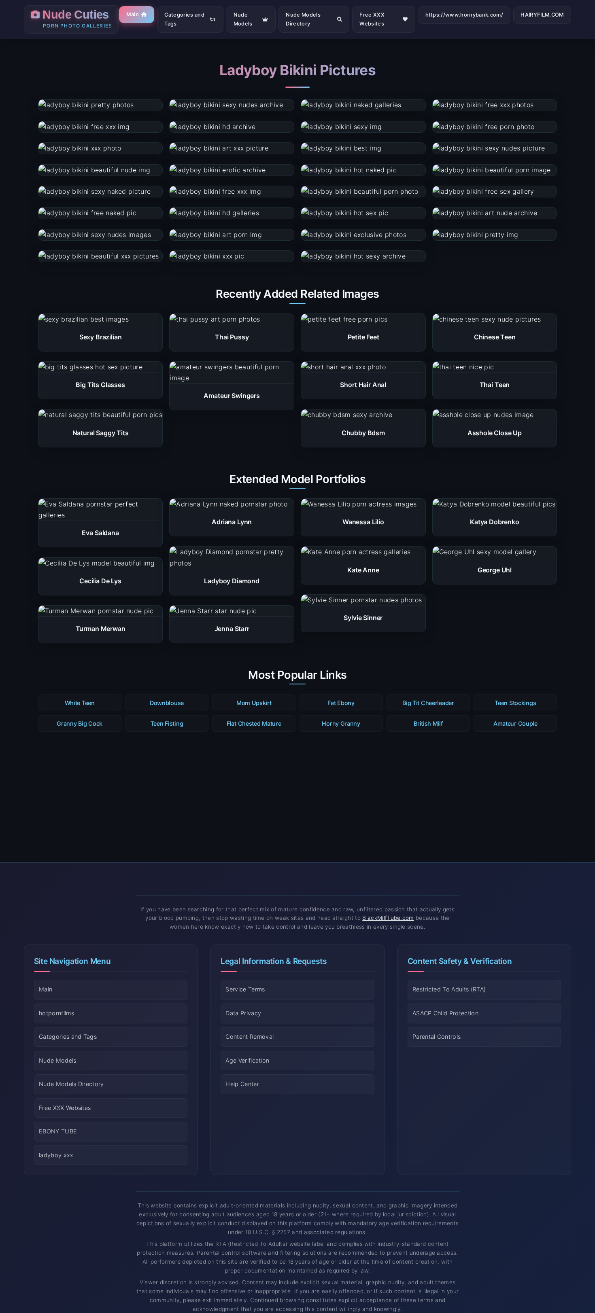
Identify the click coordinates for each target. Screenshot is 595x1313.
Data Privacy (243, 1013)
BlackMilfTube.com (388, 918)
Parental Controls (436, 1036)
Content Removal (249, 1036)
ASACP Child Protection (445, 1013)
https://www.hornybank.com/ (464, 15)
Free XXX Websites (372, 19)
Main (132, 14)
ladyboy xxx (56, 1155)
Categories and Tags (184, 19)
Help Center (242, 1083)
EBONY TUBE (58, 1131)
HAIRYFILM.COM (542, 15)
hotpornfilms (56, 1013)
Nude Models (243, 19)
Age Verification (247, 1060)
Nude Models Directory (303, 19)
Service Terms (245, 989)
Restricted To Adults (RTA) (449, 989)
